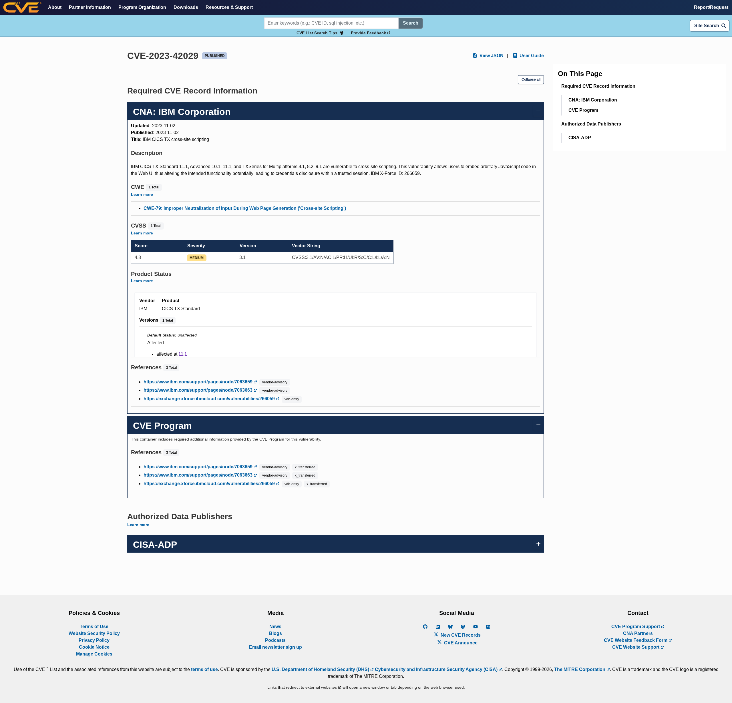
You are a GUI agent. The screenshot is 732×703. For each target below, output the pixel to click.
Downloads (186, 7)
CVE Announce (460, 642)
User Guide (531, 55)
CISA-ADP (579, 137)
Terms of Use (94, 626)
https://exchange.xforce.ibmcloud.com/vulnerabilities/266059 (210, 398)
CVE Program (583, 110)
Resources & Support (229, 7)
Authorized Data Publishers (591, 124)
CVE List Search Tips (317, 33)
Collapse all (531, 79)
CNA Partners (638, 633)
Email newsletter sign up (275, 647)
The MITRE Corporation (580, 669)
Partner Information (90, 7)
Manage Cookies (94, 654)
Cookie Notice (94, 647)
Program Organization (142, 7)
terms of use (204, 669)
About (54, 7)
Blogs (275, 633)
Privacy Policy (94, 640)
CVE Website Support (636, 647)
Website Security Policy (94, 633)
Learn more (142, 194)
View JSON (491, 55)
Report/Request (711, 7)
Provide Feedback (369, 33)
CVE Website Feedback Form (636, 640)
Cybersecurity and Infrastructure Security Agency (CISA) (436, 669)
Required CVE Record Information (598, 86)
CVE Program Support (636, 626)
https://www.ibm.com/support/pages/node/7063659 (199, 381)
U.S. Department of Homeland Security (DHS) (321, 669)
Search (410, 23)
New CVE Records (460, 635)
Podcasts (275, 640)
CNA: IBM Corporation (592, 99)
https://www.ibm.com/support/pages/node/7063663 (199, 390)
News (275, 626)
